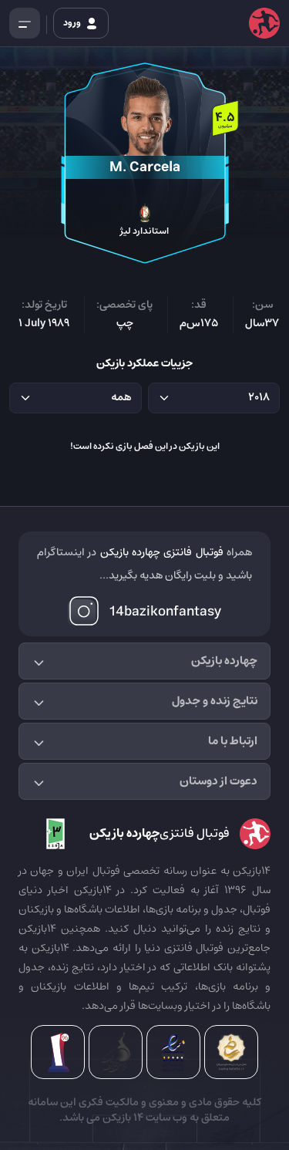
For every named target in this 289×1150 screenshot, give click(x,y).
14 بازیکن (121, 1117)
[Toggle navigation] (24, 23)
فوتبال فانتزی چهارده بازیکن (161, 552)
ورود (72, 23)
